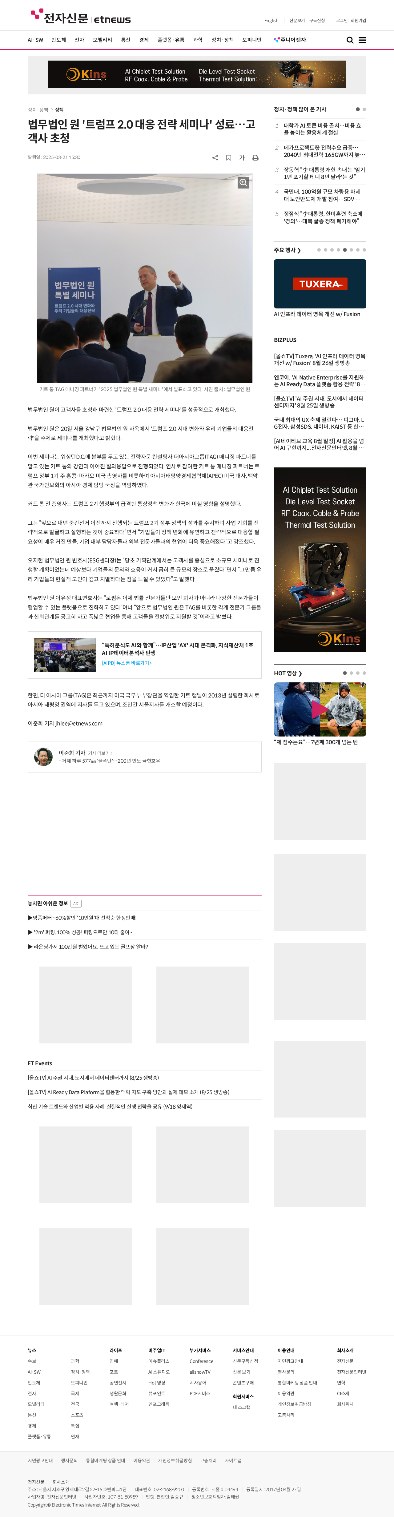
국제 (75, 1393)
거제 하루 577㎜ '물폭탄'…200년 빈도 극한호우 (111, 761)
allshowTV (200, 1372)
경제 (144, 40)
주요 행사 (287, 250)
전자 (79, 40)
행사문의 (286, 1372)
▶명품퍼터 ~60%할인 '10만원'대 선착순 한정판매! (82, 918)
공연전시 (118, 1383)
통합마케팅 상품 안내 (297, 1383)
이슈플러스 (158, 1361)
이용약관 (286, 1393)
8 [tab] (364, 250)
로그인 (342, 20)
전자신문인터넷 (351, 1372)
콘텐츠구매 (243, 1383)
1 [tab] (358, 109)
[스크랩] (229, 158)
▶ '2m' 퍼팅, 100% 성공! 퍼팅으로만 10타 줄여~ (80, 932)
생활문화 (118, 1393)
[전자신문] (81, 15)
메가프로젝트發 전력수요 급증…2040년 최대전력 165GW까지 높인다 (324, 152)
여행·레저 (119, 1404)
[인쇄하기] (255, 157)
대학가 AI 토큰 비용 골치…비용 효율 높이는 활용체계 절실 (322, 129)
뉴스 (32, 1350)
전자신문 (345, 1361)
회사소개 (61, 1482)
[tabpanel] (320, 173)
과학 (198, 40)
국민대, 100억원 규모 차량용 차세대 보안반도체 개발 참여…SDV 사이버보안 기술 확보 (322, 196)
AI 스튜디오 (159, 1372)
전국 (75, 1404)
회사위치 (345, 1404)
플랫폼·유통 (171, 40)
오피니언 (252, 40)
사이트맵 (233, 1460)
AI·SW (35, 40)
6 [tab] (351, 250)
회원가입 (358, 20)
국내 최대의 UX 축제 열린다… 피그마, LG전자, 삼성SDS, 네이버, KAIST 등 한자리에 (319, 427)
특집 (75, 1426)
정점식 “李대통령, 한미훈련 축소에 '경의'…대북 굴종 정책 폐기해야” (323, 217)
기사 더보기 (99, 753)
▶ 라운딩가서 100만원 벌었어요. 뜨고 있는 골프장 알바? (88, 946)
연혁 (341, 1383)
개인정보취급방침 (294, 1404)
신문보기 (297, 20)
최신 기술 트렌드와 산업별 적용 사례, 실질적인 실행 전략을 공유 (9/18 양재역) (110, 1106)
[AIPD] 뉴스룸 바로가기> (126, 663)
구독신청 (317, 20)
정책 (59, 110)
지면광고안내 (290, 1361)
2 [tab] (364, 109)
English (271, 20)
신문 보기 (241, 1372)
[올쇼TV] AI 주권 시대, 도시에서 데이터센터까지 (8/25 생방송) (93, 1077)
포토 (114, 1372)
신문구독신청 (245, 1361)
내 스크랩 (241, 1407)
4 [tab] (338, 250)
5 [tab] (345, 250)
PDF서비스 (200, 1393)
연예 (114, 1361)
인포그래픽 (158, 1404)
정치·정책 (222, 40)
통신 (126, 40)
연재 (75, 1437)
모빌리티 (102, 40)
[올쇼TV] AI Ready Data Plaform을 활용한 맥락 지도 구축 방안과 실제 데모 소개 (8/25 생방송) (128, 1092)
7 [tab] (358, 250)
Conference (201, 1361)
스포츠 (77, 1415)
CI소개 (343, 1393)
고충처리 (286, 1415)
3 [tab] (332, 250)
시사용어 (198, 1383)
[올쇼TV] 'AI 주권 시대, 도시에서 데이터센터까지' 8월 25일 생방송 (319, 402)
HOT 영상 (288, 673)
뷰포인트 (156, 1393)
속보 (32, 1361)
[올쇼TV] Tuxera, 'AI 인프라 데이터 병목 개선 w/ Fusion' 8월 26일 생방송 (320, 360)
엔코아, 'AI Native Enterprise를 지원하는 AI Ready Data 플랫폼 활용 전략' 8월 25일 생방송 (319, 384)
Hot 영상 (156, 1383)
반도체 (58, 40)
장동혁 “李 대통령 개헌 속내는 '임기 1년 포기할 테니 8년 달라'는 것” (324, 174)
